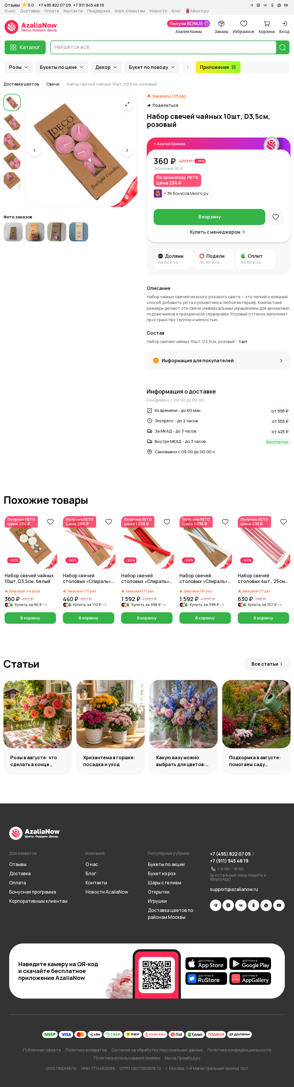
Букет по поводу (148, 67)
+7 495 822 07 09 (54, 5)
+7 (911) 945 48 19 (229, 861)
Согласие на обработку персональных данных (157, 1050)
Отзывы (12, 5)
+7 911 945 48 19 (88, 5)
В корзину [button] (30, 618)
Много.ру (200, 11)
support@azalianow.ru (234, 889)
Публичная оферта (42, 1050)
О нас (10, 11)
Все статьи (265, 664)
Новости (158, 11)
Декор (103, 67)
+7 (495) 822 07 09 (230, 854)
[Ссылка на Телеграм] (215, 905)
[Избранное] (276, 217)
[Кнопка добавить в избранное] (50, 521)
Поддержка (98, 11)
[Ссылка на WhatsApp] (266, 905)
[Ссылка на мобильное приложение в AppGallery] (250, 978)
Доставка (30, 11)
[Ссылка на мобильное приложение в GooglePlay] (250, 963)
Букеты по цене (58, 67)
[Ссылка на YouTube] (279, 905)
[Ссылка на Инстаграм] (228, 905)
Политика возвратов (86, 1050)
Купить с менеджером (215, 232)
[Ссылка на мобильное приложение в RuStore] (206, 978)
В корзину (209, 217)
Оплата (51, 11)
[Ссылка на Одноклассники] (253, 905)
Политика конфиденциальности (239, 1050)
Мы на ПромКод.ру (182, 1058)
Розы (15, 67)
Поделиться (165, 105)
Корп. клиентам (130, 11)
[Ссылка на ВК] (241, 905)
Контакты (73, 11)
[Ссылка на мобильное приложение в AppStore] (206, 963)
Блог (176, 11)
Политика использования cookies (127, 1058)
